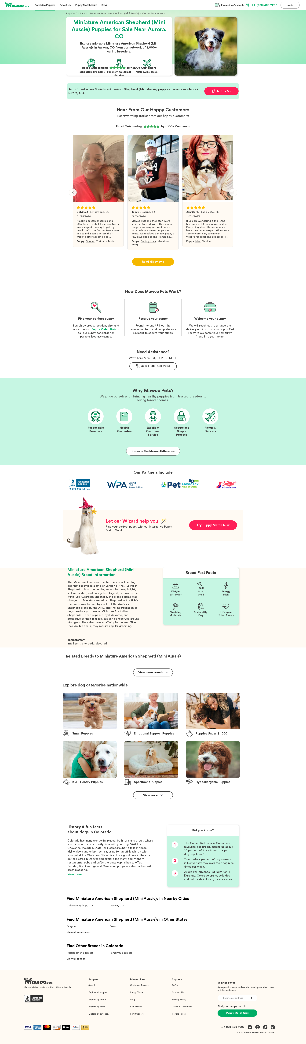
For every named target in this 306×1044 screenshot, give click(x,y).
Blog (132, 1000)
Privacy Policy (179, 1000)
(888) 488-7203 (264, 5)
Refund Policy (179, 1014)
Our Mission (136, 1007)
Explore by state (96, 1007)
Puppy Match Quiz (103, 329)
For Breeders (137, 1014)
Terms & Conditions (182, 1007)
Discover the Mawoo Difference (153, 451)
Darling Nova (148, 241)
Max (197, 241)
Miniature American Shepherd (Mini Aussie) (113, 13)
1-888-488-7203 (234, 1027)
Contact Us (178, 992)
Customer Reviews (139, 985)
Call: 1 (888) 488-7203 (155, 366)
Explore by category (98, 1014)
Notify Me (224, 91)
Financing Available (232, 5)
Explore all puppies (97, 992)
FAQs (175, 985)
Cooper (90, 241)
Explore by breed (97, 1000)
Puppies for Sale (75, 13)
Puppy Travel (136, 992)
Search (91, 985)
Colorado (148, 13)
